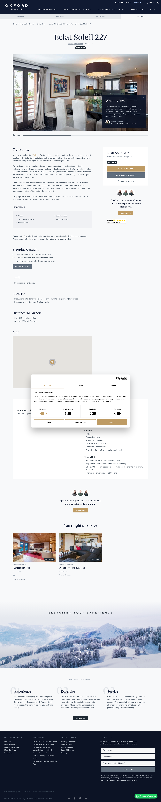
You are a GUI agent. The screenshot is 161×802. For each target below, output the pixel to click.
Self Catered (80, 48)
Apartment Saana (72, 568)
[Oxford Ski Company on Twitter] (69, 798)
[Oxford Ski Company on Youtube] (86, 798)
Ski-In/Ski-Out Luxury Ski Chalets (45, 742)
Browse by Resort (47, 10)
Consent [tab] (47, 386)
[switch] (68, 413)
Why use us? (80, 718)
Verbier (70, 44)
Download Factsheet (125, 175)
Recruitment (8, 753)
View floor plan (22, 266)
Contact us (137, 3)
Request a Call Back (11, 747)
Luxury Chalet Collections (77, 10)
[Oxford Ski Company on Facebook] (74, 798)
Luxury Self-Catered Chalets (43, 744)
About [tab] (113, 386)
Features (60, 16)
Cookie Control (67, 747)
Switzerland (78, 44)
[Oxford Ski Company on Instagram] (80, 798)
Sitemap (64, 753)
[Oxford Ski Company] (16, 7)
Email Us (7, 742)
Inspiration (137, 10)
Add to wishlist (128, 181)
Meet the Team (10, 750)
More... (153, 10)
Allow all (112, 422)
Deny (49, 422)
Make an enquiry (126, 169)
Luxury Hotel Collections (111, 10)
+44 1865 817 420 (124, 3)
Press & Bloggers (67, 750)
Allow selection (80, 422)
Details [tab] (80, 386)
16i (149, 799)
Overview (20, 16)
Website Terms (66, 744)
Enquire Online (9, 744)
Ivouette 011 (21, 568)
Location (100, 16)
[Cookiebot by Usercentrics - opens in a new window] (117, 378)
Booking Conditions (68, 742)
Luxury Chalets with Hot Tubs (43, 747)
